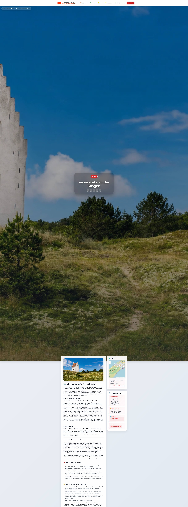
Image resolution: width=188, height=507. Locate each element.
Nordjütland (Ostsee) (10, 8)
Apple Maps (121, 385)
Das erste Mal (109, 2)
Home (4, 8)
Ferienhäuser (83, 2)
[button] (117, 368)
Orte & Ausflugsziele (120, 2)
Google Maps (114, 385)
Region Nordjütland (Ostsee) (94, 178)
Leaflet (118, 377)
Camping (93, 2)
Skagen (17, 8)
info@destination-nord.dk (116, 426)
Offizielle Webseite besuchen (114, 419)
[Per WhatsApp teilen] (94, 190)
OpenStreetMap (123, 377)
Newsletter (131, 2)
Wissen (100, 2)
